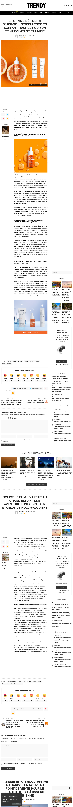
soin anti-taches (29, 361)
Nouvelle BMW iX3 (57, 394)
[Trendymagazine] (36, 5)
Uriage (37, 361)
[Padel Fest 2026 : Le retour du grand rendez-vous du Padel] (56, 284)
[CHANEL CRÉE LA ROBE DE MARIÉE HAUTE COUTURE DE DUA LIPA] (28, 463)
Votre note (4, 418)
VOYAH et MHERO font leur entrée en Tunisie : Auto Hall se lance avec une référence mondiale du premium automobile (45, 474)
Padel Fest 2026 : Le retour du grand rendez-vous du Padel (56, 292)
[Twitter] (63, 5)
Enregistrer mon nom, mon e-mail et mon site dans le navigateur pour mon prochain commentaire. (22, 440)
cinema (29, 681)
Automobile (40, 467)
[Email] (24, 37)
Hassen (56, 409)
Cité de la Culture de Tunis (10, 684)
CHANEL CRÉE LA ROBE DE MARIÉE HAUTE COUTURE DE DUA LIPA (27, 472)
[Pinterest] (65, 5)
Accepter (16, 803)
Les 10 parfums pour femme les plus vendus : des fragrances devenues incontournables (61, 398)
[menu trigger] (3, 13)
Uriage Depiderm (7, 363)
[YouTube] (68, 5)
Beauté (4, 467)
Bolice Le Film (22, 681)
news (9, 361)
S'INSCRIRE (61, 361)
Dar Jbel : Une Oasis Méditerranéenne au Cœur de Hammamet (62, 427)
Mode (21, 467)
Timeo (56, 419)
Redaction (21, 35)
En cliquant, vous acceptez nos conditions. (62, 365)
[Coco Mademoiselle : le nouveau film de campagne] (5, 130)
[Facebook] (61, 5)
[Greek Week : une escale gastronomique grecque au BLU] (5, 557)
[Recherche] (71, 13)
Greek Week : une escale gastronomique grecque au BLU (5, 565)
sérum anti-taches (17, 361)
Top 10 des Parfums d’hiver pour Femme (62, 421)
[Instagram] (66, 5)
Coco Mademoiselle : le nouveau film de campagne (5, 137)
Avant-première (12, 681)
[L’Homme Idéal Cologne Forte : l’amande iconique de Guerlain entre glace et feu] (64, 463)
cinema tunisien (37, 681)
